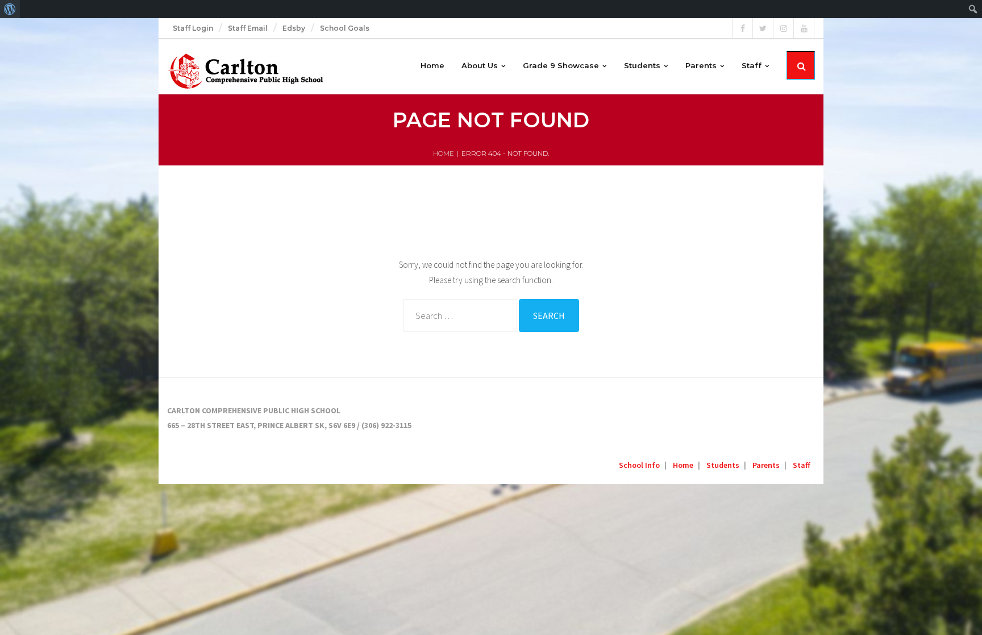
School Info (639, 465)
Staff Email (248, 28)
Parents (766, 465)
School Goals (344, 28)
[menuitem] (10, 9)
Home (443, 153)
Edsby (293, 28)
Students (722, 465)
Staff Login (193, 28)
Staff (801, 465)
